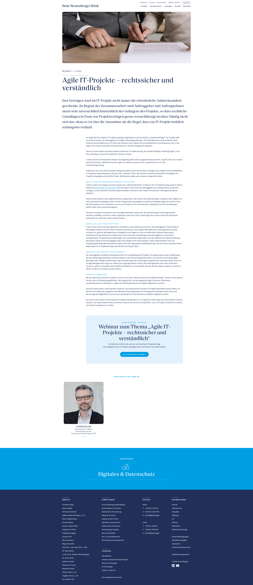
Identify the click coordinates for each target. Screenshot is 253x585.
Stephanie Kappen (69, 533)
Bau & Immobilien (108, 533)
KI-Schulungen (107, 566)
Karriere (152, 2)
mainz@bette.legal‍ (152, 515)
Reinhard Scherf (68, 568)
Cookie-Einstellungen (180, 561)
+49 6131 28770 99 (152, 512)
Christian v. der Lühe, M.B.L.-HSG (74, 547)
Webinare (143, 2)
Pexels (187, 61)
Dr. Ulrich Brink (68, 558)
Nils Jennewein (68, 540)
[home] (80, 6)
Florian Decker (83, 426)
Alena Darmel (180, 61)
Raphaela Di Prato (69, 529)
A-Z (173, 519)
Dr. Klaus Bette (68, 551)
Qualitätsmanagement (180, 554)
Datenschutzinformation (181, 547)
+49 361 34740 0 (151, 526)
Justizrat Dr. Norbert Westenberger (75, 554)
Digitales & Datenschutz (126, 474)
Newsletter (176, 526)
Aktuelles (187, 6)
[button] (161, 2)
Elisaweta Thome (69, 565)
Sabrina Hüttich (68, 561)
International (177, 508)
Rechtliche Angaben (179, 540)
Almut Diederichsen (69, 519)
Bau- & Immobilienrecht (111, 536)
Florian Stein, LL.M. (69, 572)
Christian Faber (68, 504)
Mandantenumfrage (179, 529)
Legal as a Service (108, 570)
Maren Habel (67, 508)
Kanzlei (178, 6)
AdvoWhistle (106, 556)
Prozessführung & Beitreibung (113, 504)
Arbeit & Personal (108, 515)
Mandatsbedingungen (180, 536)
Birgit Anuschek (68, 544)
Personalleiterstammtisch (112, 577)
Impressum (176, 544)
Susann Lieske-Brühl (70, 526)
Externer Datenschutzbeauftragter (115, 559)
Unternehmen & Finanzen (111, 508)
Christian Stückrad (69, 512)
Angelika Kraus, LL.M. (70, 576)
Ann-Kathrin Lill (68, 579)
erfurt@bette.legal (152, 533)
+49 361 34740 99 (151, 529)
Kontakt (186, 3)
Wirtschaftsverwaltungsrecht (113, 540)
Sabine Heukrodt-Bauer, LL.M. (73, 515)
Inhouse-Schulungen (109, 563)
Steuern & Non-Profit (110, 519)
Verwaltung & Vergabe (110, 529)
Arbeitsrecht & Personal (111, 526)
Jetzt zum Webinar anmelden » (134, 354)
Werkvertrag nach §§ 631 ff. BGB (107, 188)
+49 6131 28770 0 (174, 2)
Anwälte (144, 6)
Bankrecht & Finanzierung (111, 512)
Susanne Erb (67, 536)
